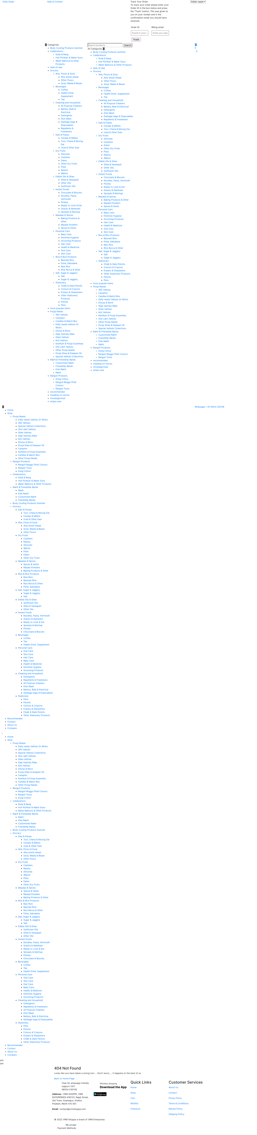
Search (127, 45)
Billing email (158, 27)
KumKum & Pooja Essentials (69, 343)
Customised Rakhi (65, 363)
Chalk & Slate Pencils (71, 285)
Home (10, 410)
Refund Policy (176, 1108)
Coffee (64, 89)
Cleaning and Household (68, 102)
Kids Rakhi (61, 369)
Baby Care (66, 234)
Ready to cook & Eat (71, 205)
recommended (57, 391)
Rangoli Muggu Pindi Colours (113, 354)
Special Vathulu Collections (69, 356)
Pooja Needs (56, 311)
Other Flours (67, 80)
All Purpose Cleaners (71, 105)
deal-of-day (56, 67)
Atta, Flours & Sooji (65, 73)
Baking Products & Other (116, 199)
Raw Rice (65, 266)
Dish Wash (66, 118)
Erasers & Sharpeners (71, 292)
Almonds (65, 154)
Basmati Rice (67, 260)
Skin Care (66, 253)
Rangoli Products (58, 375)
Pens (63, 305)
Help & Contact (55, 1)
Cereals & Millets (69, 138)
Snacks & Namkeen (70, 208)
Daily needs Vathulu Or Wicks (113, 299)
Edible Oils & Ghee (65, 176)
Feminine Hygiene (70, 237)
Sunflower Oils (68, 186)
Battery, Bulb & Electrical (116, 106)
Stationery (61, 282)
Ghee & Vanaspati (70, 179)
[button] (96, 406)
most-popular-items (60, 308)
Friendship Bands (64, 366)
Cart (133, 1098)
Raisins (64, 170)
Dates (64, 160)
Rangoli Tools (62, 388)
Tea (63, 99)
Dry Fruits (60, 150)
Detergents (66, 115)
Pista (63, 166)
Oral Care (66, 250)
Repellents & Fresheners (116, 119)
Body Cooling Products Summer (66, 48)
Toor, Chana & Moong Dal (117, 129)
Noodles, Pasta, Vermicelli (117, 180)
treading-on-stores (59, 395)
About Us (12, 725)
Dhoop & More (63, 330)
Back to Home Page (64, 1078)
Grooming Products (71, 240)
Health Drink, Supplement (117, 93)
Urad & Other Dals (70, 147)
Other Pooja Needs (65, 350)
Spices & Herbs (68, 228)
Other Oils (66, 183)
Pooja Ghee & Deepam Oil (69, 353)
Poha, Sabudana (69, 263)
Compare (12, 728)
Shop (10, 413)
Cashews (65, 157)
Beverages (61, 86)
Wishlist (134, 1103)
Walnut (64, 173)
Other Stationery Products (117, 273)
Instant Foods (62, 189)
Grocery (54, 70)
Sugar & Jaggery (69, 279)
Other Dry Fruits (69, 163)
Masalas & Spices (64, 215)
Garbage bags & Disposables (118, 116)
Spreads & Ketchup (70, 211)
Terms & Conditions (178, 1103)
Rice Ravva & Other (70, 269)
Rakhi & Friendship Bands (63, 359)
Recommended (14, 718)
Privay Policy (175, 1098)
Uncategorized (57, 398)
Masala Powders (69, 224)
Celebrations (56, 51)
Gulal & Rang (62, 54)
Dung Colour (62, 379)
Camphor (60, 318)
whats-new (55, 401)
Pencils (64, 301)
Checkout (135, 1108)
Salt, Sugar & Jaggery (67, 273)
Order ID (135, 27)
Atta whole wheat (70, 77)
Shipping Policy (176, 1114)
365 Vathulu (62, 314)
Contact (11, 721)
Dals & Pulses (62, 134)
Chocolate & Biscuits (71, 192)
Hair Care (66, 244)
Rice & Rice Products (66, 256)
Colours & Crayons (70, 289)
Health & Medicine (70, 247)
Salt (63, 276)
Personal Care (63, 231)
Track (136, 39)
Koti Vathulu (62, 340)
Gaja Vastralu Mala (65, 334)
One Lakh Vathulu (64, 346)
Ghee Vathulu (62, 337)
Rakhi (58, 372)
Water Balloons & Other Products (115, 64)
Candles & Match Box (66, 321)
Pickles (64, 202)
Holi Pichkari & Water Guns (69, 57)
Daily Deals (8, 1)
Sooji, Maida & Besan (71, 83)
